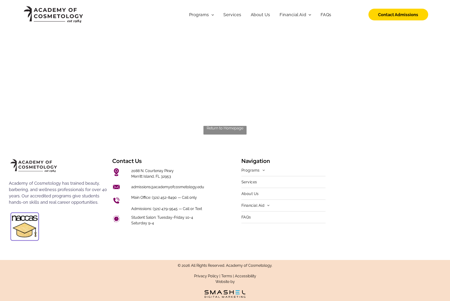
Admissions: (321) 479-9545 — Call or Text (166, 209)
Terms (226, 276)
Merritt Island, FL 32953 (151, 176)
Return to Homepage (225, 128)
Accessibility (245, 276)
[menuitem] (201, 14)
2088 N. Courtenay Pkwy (152, 171)
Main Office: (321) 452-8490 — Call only (164, 197)
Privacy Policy (206, 276)
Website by (225, 281)
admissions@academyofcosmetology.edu (167, 187)
